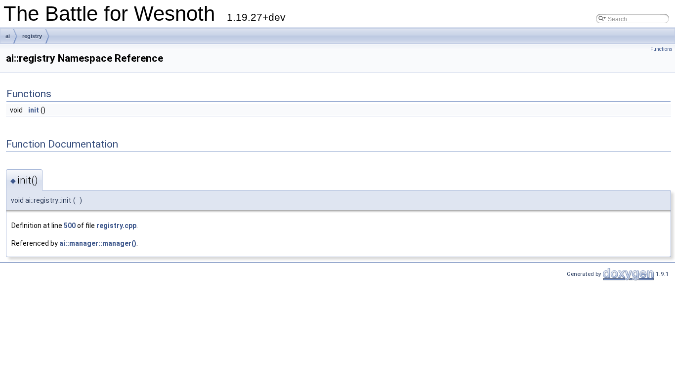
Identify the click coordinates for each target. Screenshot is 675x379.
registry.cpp (116, 225)
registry (32, 36)
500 (70, 225)
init (33, 110)
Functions (661, 49)
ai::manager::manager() (97, 243)
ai (7, 36)
